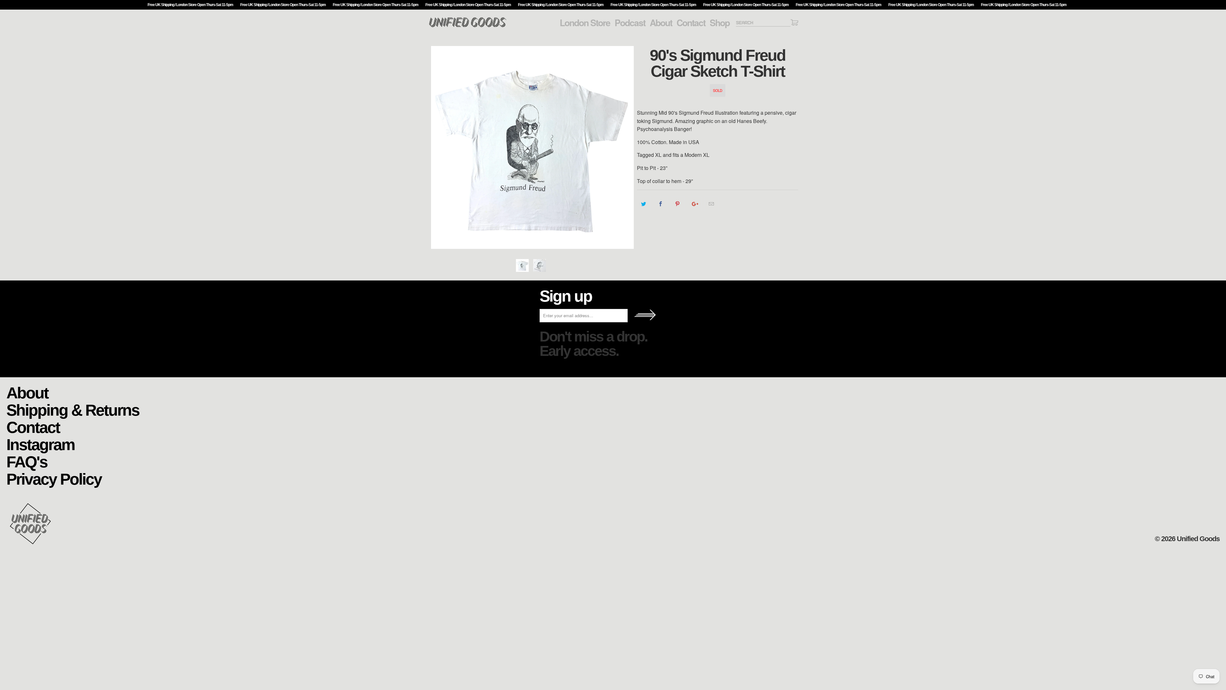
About (661, 23)
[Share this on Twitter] (644, 203)
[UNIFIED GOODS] (468, 26)
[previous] (439, 147)
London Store (585, 23)
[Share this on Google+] (694, 203)
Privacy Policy (54, 478)
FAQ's (26, 461)
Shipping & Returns (72, 409)
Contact (691, 23)
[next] (625, 147)
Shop (720, 23)
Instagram (40, 444)
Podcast (630, 23)
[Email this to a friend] (711, 203)
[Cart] (794, 23)
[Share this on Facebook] (661, 203)
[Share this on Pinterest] (678, 203)
